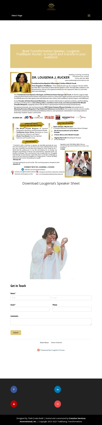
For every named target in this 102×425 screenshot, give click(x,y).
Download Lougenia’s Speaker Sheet (51, 183)
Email (16, 305)
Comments (14, 316)
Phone (55, 305)
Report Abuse (44, 342)
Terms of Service (56, 342)
